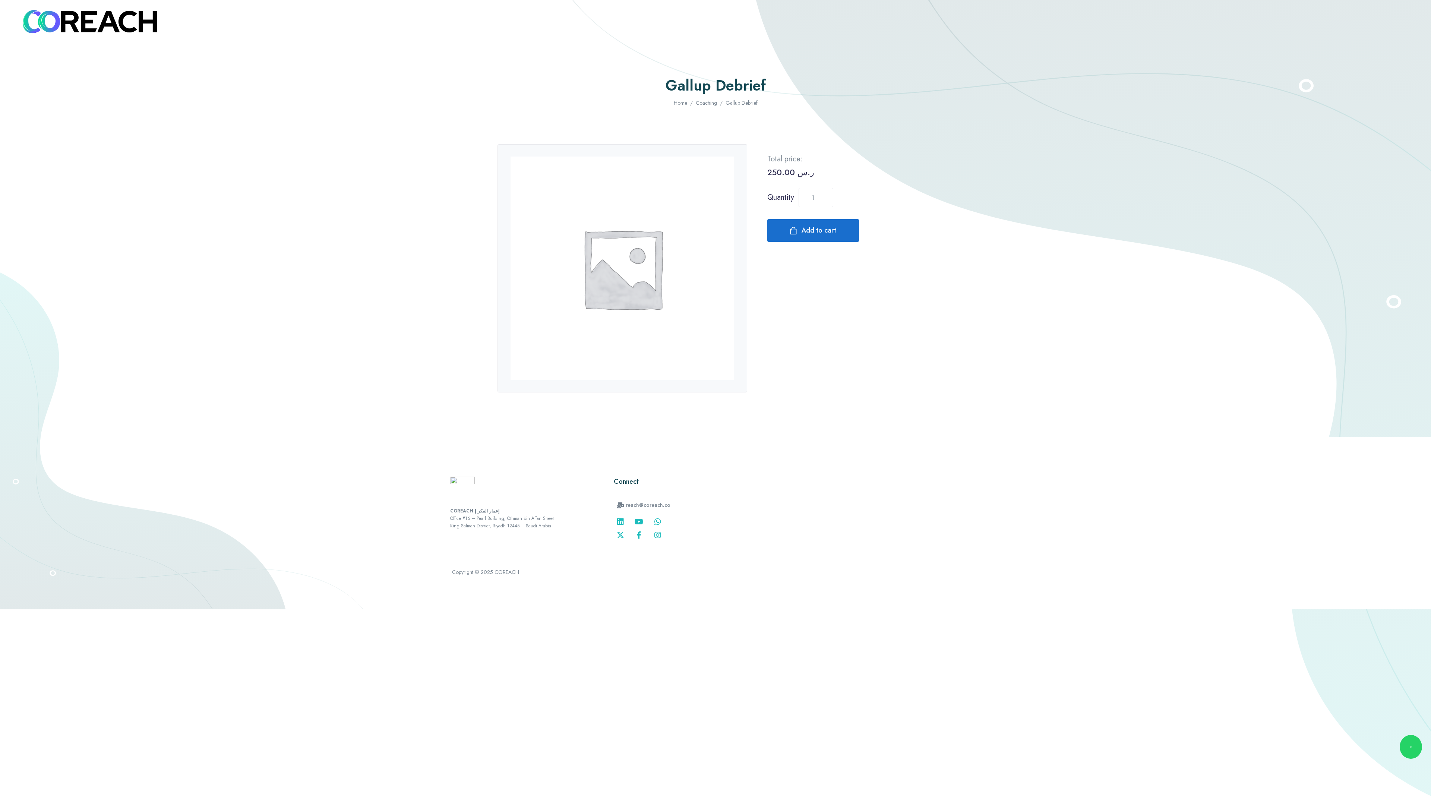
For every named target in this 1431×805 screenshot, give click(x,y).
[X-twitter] (620, 535)
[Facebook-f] (639, 535)
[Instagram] (657, 535)
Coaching (706, 103)
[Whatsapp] (657, 521)
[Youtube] (639, 521)
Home (680, 103)
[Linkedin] (620, 521)
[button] (644, 505)
